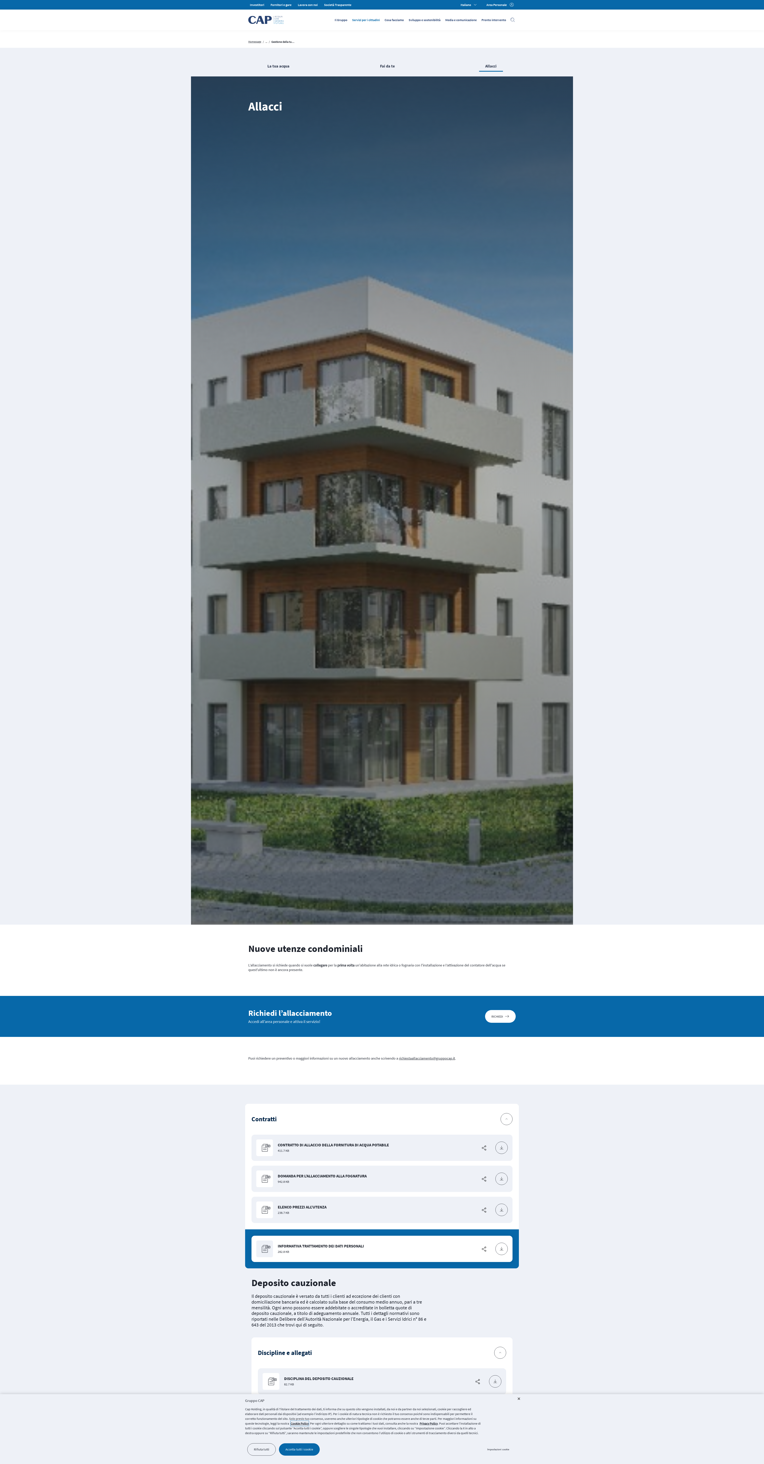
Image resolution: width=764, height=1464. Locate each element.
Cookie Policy (300, 1423)
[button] (382, 1119)
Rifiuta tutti (261, 1449)
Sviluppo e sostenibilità (424, 20)
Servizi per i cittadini (366, 20)
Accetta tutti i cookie (299, 1449)
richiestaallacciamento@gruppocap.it (427, 1058)
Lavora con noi (308, 5)
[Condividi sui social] (484, 1148)
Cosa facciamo (394, 20)
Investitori (257, 5)
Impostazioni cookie (498, 1449)
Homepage (254, 41)
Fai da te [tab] (387, 65)
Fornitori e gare (281, 5)
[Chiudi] (519, 1398)
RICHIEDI (497, 1016)
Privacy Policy (429, 1423)
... (266, 42)
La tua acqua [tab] (278, 65)
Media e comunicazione (461, 20)
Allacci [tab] (491, 65)
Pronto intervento (493, 20)
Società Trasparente (337, 5)
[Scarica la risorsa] (501, 1148)
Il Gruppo (341, 20)
